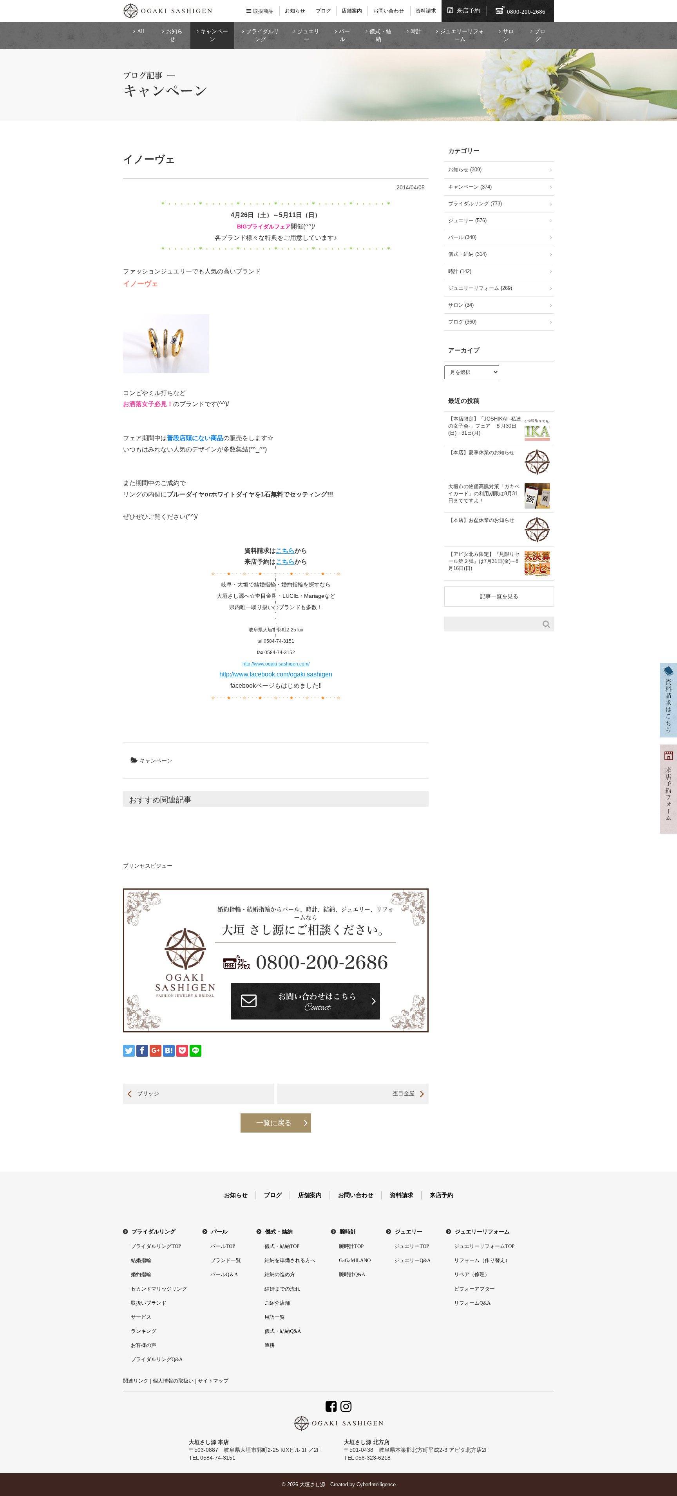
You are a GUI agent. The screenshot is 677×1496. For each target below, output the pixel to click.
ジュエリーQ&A (412, 1260)
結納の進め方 (279, 1274)
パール (344, 35)
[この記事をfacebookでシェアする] (142, 1051)
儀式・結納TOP (281, 1246)
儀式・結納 (380, 35)
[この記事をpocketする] (182, 1051)
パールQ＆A (224, 1274)
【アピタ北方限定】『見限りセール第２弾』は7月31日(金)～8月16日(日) (484, 561)
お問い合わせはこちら (317, 1003)
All (140, 31)
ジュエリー (308, 35)
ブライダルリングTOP (156, 1246)
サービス (141, 1317)
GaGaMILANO (355, 1260)
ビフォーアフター (474, 1289)
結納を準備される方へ (289, 1260)
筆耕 (269, 1345)
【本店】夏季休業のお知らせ (481, 452)
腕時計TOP (351, 1246)
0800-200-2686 (322, 962)
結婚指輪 (141, 1260)
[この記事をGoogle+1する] (155, 1051)
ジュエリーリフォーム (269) (480, 288)
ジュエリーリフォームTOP (484, 1246)
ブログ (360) (462, 322)
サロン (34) (461, 305)
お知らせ (295, 11)
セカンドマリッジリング (159, 1289)
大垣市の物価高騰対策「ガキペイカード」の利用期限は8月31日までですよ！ (484, 493)
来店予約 (468, 10)
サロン (508, 35)
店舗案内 (352, 11)
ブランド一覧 (225, 1260)
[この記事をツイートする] (129, 1051)
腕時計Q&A (352, 1274)
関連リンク (135, 1381)
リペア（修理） (472, 1274)
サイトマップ (213, 1381)
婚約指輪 (141, 1274)
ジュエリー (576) (467, 220)
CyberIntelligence (376, 1484)
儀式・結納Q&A (282, 1331)
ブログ (323, 11)
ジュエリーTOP (411, 1246)
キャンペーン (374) (470, 187)
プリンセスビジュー (147, 866)
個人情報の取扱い (173, 1381)
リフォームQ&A (472, 1303)
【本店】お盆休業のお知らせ (481, 520)
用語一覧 (274, 1317)
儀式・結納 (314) (467, 254)
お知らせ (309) (465, 170)
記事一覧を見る (499, 596)
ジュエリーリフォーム (462, 35)
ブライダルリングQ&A (157, 1359)
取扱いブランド (149, 1303)
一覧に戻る (273, 1123)
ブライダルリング (262, 35)
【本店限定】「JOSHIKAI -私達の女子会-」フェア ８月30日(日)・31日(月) (484, 426)
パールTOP (222, 1246)
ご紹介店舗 (277, 1303)
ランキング (143, 1331)
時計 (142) (459, 271)
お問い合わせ (388, 11)
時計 (416, 31)
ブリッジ (148, 1093)
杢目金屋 (404, 1093)
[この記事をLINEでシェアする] (195, 1051)
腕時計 (348, 1232)
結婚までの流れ (282, 1289)
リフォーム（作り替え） (482, 1260)
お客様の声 (143, 1345)
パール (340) (462, 237)
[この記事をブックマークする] (169, 1051)
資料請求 (426, 11)
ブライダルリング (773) (475, 204)
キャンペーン (214, 35)
